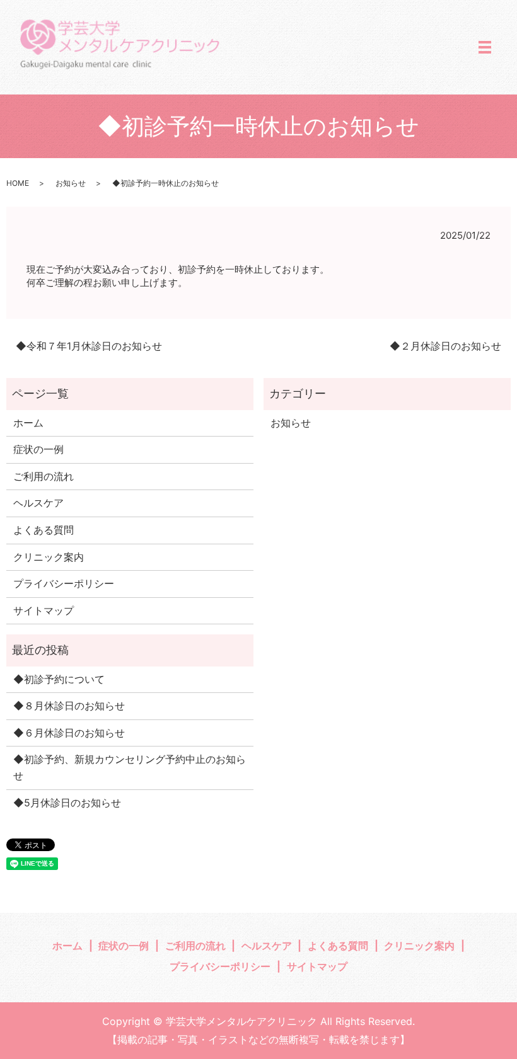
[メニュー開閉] (485, 47)
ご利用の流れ (43, 476)
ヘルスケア (38, 502)
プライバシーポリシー (63, 583)
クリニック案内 (48, 557)
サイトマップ (43, 610)
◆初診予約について (59, 679)
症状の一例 (38, 449)
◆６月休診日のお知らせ (69, 732)
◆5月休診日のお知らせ (67, 802)
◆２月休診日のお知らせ (445, 346)
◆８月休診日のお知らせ (69, 705)
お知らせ (70, 183)
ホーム (28, 422)
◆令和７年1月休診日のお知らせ (89, 346)
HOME (17, 183)
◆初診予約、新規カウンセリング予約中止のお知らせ (129, 767)
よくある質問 (43, 530)
